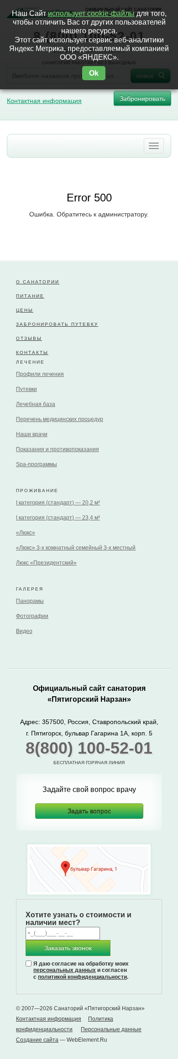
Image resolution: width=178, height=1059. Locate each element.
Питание (30, 295)
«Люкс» (25, 533)
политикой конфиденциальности (82, 977)
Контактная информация (44, 100)
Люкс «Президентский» (46, 563)
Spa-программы (36, 464)
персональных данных (64, 970)
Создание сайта (37, 1040)
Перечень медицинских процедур (59, 419)
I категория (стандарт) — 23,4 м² (58, 517)
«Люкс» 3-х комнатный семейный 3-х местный (76, 548)
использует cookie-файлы (91, 13)
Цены (24, 310)
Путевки (26, 389)
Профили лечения (40, 374)
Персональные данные (111, 1029)
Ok (94, 73)
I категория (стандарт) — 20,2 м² (58, 502)
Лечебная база (35, 404)
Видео (24, 631)
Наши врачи (31, 434)
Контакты (32, 352)
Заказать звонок (68, 947)
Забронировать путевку (57, 324)
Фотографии (32, 616)
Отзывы (29, 338)
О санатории (37, 281)
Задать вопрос (89, 811)
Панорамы (30, 601)
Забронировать (142, 98)
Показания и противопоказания (57, 449)
